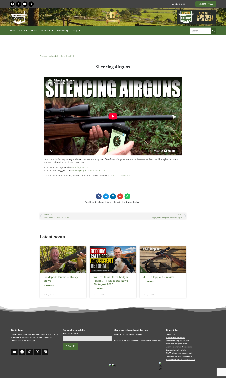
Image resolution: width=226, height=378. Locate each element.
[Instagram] (31, 4)
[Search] (213, 31)
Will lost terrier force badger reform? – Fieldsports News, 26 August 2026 (111, 281)
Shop (74, 30)
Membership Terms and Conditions (180, 359)
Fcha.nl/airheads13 (121, 175)
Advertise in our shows (175, 337)
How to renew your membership (179, 356)
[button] (99, 196)
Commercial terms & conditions (179, 347)
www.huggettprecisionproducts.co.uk (88, 170)
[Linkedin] (45, 352)
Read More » (49, 285)
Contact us (170, 334)
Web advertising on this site (177, 340)
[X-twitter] (18, 4)
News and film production (176, 344)
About (22, 30)
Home (12, 30)
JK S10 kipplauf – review (158, 277)
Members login (178, 4)
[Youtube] (24, 4)
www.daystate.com (80, 167)
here (33, 340)
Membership (62, 30)
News (34, 30)
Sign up (70, 346)
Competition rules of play (176, 350)
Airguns (43, 56)
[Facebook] (12, 4)
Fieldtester (45, 30)
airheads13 (54, 56)
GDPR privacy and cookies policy (179, 353)
